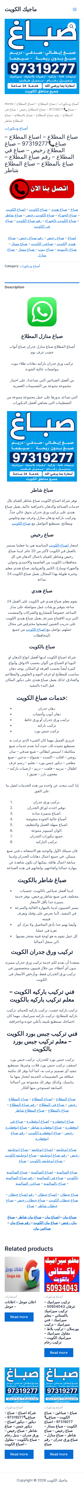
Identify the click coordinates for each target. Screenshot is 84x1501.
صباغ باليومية (67, 249)
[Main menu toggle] (74, 9)
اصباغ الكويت (15, 209)
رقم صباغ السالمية (20, 1178)
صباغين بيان (42, 1228)
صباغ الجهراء (67, 215)
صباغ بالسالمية (55, 1183)
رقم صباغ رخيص (30, 238)
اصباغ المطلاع (42, 1099)
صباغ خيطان (69, 1194)
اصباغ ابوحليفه (42, 1150)
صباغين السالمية (28, 1183)
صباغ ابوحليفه (66, 1150)
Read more (19, 1317)
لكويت (61, 244)
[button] (71, 26)
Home (9, 104)
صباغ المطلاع (66, 1099)
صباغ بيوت (46, 249)
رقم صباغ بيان (20, 1223)
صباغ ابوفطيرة (63, 1121)
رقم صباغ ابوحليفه (53, 1155)
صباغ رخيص (55, 238)
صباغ (74, 209)
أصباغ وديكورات (69, 104)
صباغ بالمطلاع (58, 1110)
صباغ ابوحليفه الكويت (21, 1155)
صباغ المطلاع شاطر (30, 1110)
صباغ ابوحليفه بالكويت (46, 1161)
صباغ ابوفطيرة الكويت (44, 1133)
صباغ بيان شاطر (30, 1217)
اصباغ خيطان (48, 1194)
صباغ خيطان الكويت (63, 1200)
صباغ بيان (70, 1217)
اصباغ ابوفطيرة (38, 1121)
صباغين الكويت (42, 244)
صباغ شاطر (13, 215)
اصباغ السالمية (42, 1172)
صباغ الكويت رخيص (40, 215)
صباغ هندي (59, 209)
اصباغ (72, 238)
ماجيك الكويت (21, 9)
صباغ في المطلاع (52, 1105)
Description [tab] (14, 287)
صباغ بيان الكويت (45, 1223)
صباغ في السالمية (50, 1178)
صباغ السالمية (66, 1172)
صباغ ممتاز (19, 244)
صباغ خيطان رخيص (31, 1200)
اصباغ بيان (52, 1217)
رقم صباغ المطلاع (23, 1105)
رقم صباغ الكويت (29, 221)
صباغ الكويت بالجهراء (60, 221)
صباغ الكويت (38, 209)
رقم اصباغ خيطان (21, 1194)
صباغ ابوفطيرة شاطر (46, 1127)
